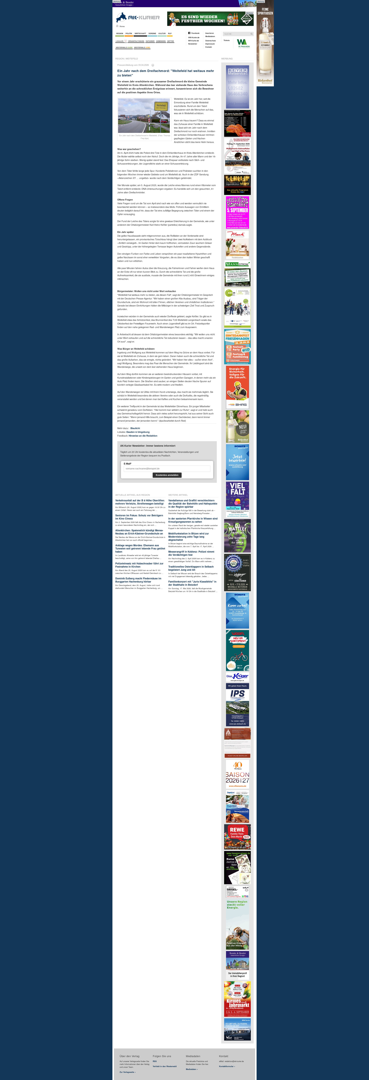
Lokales (120, 41)
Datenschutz (210, 40)
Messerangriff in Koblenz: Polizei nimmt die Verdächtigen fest (191, 553)
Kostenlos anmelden (167, 475)
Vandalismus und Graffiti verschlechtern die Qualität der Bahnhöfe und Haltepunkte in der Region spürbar (192, 503)
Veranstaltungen (136, 41)
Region (120, 33)
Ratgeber (150, 41)
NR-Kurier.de (193, 40)
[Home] (117, 25)
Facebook (195, 33)
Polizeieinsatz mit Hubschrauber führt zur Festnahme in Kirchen (139, 565)
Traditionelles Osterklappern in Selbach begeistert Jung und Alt (191, 568)
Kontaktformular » (227, 1066)
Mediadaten (210, 36)
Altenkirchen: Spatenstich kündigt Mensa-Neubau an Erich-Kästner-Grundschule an (139, 532)
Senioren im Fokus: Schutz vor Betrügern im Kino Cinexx (139, 517)
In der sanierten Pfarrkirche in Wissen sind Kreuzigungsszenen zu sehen (193, 520)
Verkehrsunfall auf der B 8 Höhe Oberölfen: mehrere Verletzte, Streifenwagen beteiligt (140, 502)
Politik (129, 33)
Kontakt (208, 47)
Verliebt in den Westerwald (165, 1066)
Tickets (227, 40)
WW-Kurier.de (193, 37)
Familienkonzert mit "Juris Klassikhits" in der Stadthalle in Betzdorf (192, 583)
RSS (155, 1061)
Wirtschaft (140, 33)
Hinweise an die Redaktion (143, 435)
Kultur (162, 33)
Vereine (152, 33)
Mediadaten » (192, 1069)
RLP (170, 33)
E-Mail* (127, 463)
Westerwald (124, 47)
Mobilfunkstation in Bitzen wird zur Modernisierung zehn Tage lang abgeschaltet (188, 537)
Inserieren (209, 33)
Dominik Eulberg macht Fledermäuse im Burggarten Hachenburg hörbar (138, 580)
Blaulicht (135, 428)
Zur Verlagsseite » (128, 1072)
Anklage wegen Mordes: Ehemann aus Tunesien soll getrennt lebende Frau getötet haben (140, 548)
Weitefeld (132, 58)
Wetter (170, 41)
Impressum (210, 43)
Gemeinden (161, 41)
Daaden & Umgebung (138, 432)
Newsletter (192, 43)
